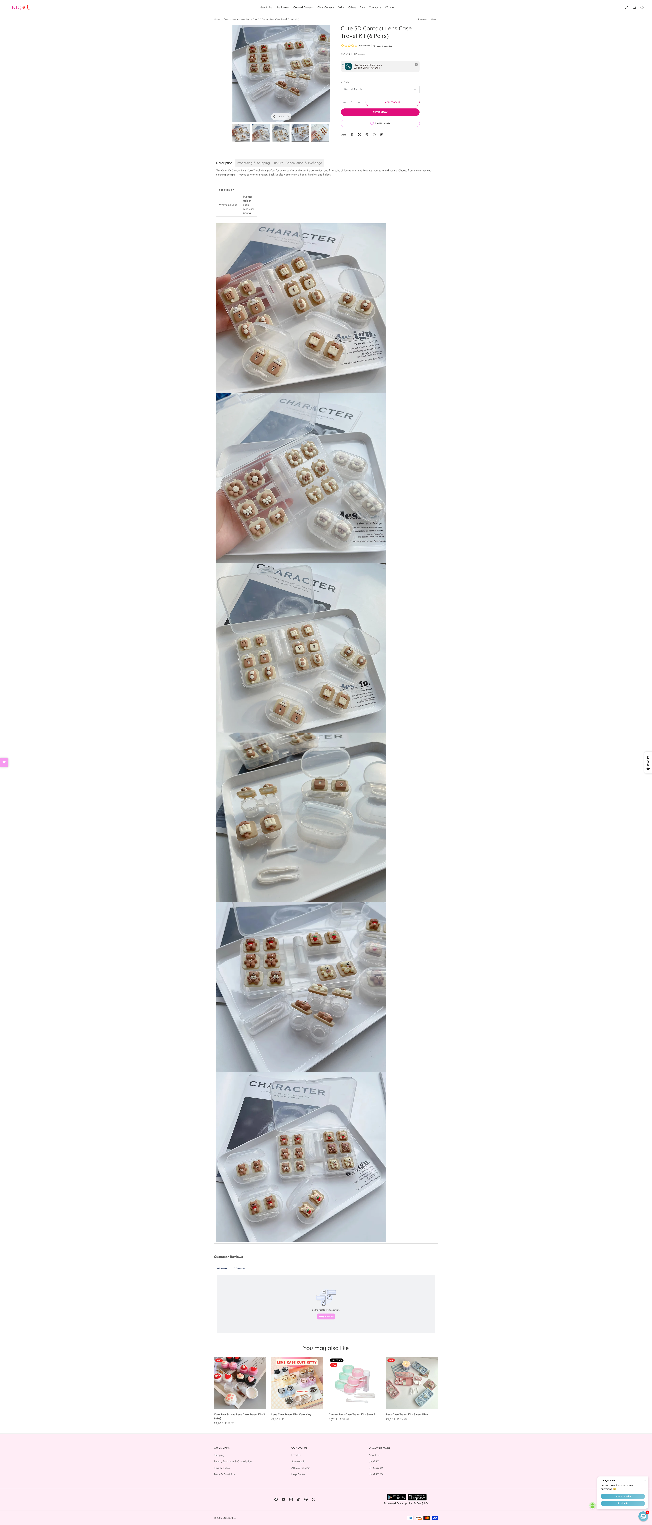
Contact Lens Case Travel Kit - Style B (352, 1414)
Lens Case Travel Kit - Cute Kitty (291, 1414)
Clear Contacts (326, 7)
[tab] (224, 163)
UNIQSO (374, 1461)
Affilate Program (300, 1468)
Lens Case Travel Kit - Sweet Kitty (407, 1414)
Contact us (375, 7)
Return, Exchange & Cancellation (233, 1461)
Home (217, 19)
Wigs (341, 7)
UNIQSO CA (376, 1474)
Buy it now (380, 112)
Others (352, 7)
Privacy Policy (222, 1468)
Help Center (298, 1474)
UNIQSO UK (376, 1468)
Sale (362, 7)
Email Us (296, 1455)
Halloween (283, 7)
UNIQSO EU (229, 1518)
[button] (643, 1516)
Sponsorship (298, 1461)
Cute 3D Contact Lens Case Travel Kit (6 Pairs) (276, 19)
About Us (374, 1455)
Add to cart (392, 102)
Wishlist (389, 7)
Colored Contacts (303, 7)
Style (345, 81)
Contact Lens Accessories (236, 19)
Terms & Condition (224, 1474)
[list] (281, 73)
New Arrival (266, 7)
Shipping (219, 1455)
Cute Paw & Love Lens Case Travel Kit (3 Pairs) (239, 1416)
